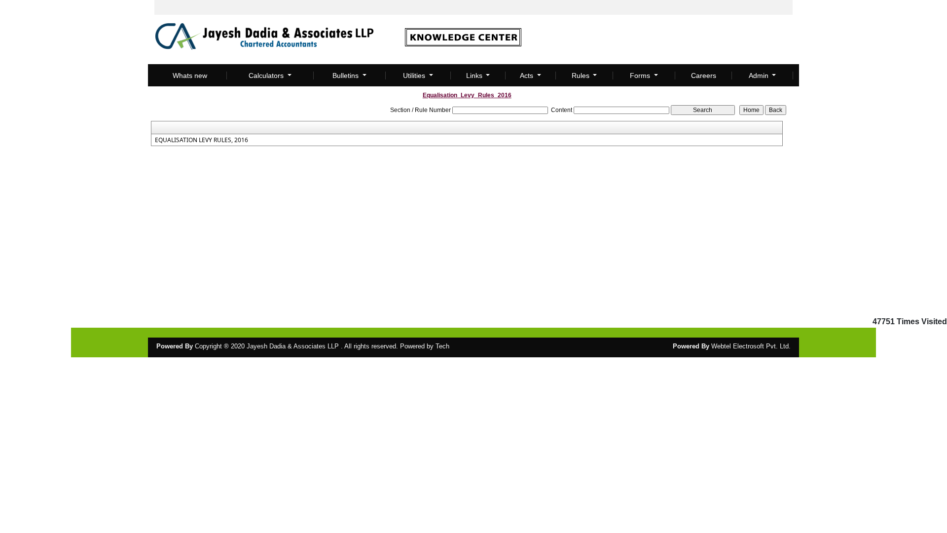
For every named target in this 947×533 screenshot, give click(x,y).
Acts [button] (527, 75)
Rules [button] (581, 75)
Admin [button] (759, 75)
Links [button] (475, 75)
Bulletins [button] (346, 75)
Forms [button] (641, 75)
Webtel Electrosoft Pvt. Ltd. (751, 346)
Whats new (190, 75)
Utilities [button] (415, 75)
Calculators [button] (267, 75)
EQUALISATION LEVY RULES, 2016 (201, 140)
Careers (703, 75)
